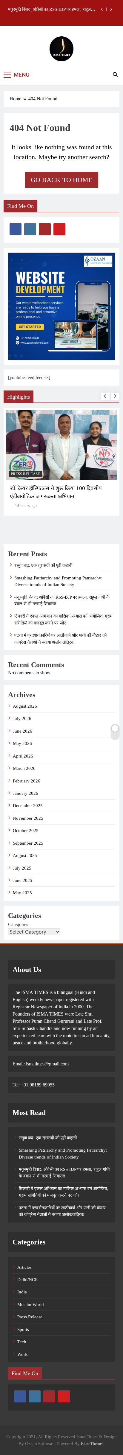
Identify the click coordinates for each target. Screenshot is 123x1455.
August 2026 (25, 706)
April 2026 (23, 756)
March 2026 (24, 768)
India (22, 1291)
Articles (24, 1267)
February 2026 (26, 781)
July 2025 (22, 868)
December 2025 (28, 805)
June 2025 (22, 880)
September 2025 (28, 843)
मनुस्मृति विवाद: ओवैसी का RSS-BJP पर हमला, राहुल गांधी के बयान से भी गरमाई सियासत (49, 9)
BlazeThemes (92, 1443)
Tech (21, 1341)
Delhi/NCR (27, 1279)
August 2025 (25, 855)
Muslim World (30, 1304)
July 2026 (22, 718)
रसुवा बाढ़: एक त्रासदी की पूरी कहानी (43, 565)
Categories (18, 924)
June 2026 (22, 731)
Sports (23, 1329)
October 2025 (26, 830)
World (23, 1354)
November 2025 (28, 818)
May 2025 (22, 892)
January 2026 (25, 793)
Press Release (25, 474)
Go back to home (61, 180)
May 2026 (22, 743)
